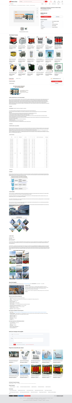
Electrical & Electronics (13, 5)
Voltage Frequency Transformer (42, 392)
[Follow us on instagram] (59, 395)
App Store (10, 395)
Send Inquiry (46, 16)
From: (12, 334)
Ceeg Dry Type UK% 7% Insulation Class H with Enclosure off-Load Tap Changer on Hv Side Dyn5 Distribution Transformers (58, 376)
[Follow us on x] (58, 395)
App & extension (54, 3)
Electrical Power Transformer (34, 392)
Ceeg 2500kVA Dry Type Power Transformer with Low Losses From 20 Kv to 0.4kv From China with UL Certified (47, 376)
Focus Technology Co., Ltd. (31, 400)
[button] (55, 1)
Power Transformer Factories (13, 390)
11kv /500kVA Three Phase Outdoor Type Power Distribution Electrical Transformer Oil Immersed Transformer (22, 59)
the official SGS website (27, 283)
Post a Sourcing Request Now (30, 344)
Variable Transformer (34, 386)
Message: (12, 338)
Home (9, 5)
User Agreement (40, 400)
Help (49, 3)
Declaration (44, 400)
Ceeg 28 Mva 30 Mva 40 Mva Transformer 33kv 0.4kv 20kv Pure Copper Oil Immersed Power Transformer (58, 361)
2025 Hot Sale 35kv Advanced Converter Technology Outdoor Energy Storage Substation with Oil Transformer (13, 361)
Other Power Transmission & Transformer (25, 386)
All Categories (11, 3)
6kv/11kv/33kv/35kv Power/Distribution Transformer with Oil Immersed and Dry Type (22, 73)
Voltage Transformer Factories (21, 390)
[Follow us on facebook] (57, 395)
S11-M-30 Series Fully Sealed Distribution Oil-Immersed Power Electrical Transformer (22, 46)
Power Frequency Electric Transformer (14, 392)
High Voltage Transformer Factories (39, 390)
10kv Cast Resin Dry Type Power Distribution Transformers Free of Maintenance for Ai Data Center (13, 46)
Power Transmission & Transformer (21, 5)
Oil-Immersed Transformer (41, 386)
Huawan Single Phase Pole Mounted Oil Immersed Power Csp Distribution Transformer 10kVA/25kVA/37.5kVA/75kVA (31, 59)
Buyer (45, 3)
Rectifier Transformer (48, 386)
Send (14, 344)
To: (12, 336)
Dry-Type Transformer (32, 5)
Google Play (15, 395)
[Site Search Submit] (46, 1)
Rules (62, 3)
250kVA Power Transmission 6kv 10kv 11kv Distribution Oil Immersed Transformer (49, 73)
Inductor (18, 386)
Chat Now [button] (58, 16)
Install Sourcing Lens (27, 395)
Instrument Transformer (12, 386)
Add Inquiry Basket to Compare (24, 31)
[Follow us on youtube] (60, 395)
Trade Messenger (20, 395)
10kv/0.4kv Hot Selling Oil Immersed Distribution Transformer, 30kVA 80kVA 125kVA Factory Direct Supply (40, 59)
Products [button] (21, 1)
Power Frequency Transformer (48, 390)
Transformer (27, 5)
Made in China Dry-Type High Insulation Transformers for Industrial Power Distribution (12, 59)
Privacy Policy (47, 400)
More (9, 393)
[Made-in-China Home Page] (13, 1)
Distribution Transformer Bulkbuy (52, 392)
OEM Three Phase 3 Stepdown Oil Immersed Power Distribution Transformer (40, 73)
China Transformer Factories (30, 390)
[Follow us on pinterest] (61, 395)
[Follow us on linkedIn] (62, 395)
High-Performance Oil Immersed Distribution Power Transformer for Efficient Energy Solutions (49, 59)
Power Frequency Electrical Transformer (24, 392)
